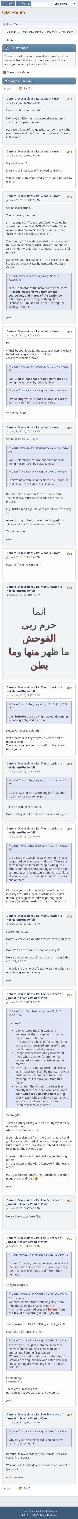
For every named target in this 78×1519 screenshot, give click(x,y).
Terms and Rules (36, 1510)
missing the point (25, 215)
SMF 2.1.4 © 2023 (30, 1515)
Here (9, 1216)
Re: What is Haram (48, 98)
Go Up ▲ (52, 1510)
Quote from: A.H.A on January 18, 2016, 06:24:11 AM (40, 1255)
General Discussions (20, 98)
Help (23, 1510)
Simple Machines (48, 1515)
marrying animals (25, 354)
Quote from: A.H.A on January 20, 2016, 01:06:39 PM (40, 390)
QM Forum (13, 12)
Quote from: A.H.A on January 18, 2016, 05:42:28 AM (40, 1431)
